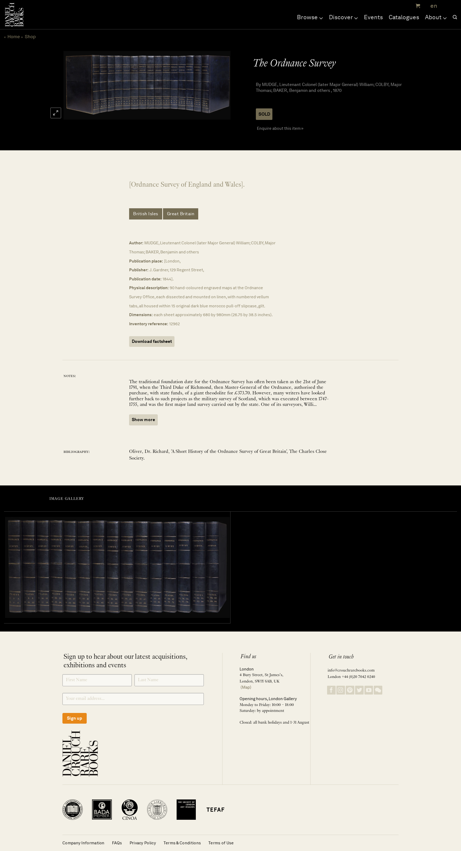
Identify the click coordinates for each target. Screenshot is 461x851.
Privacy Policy (143, 842)
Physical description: (149, 287)
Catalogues (404, 17)
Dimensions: (141, 314)
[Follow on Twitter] (359, 690)
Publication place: (146, 261)
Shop (30, 36)
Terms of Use (221, 842)
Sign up (74, 718)
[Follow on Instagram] (340, 690)
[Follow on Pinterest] (350, 690)
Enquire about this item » (280, 128)
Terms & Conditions (182, 842)
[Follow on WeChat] (378, 690)
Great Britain (180, 213)
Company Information (83, 842)
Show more (143, 419)
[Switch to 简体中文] (445, 6)
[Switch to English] (432, 6)
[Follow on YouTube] (368, 690)
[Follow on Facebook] (331, 690)
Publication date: (145, 278)
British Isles (145, 213)
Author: (136, 242)
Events (373, 17)
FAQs (117, 842)
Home (13, 36)
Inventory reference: (148, 323)
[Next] (220, 85)
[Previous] (72, 85)
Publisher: (138, 269)
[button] (417, 6)
